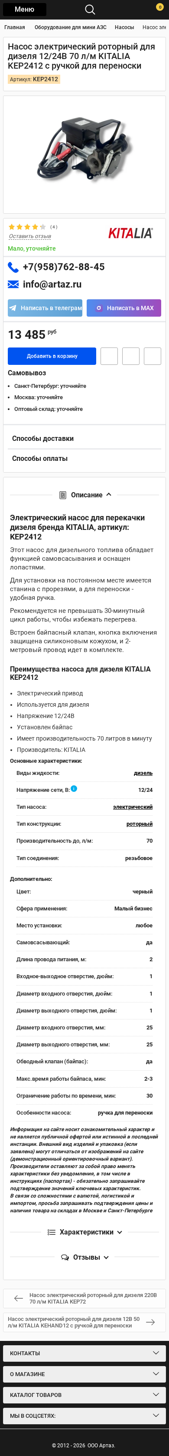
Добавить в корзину (52, 356)
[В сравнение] (152, 356)
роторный (140, 824)
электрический (133, 807)
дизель (143, 773)
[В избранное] (131, 356)
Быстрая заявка (109, 356)
